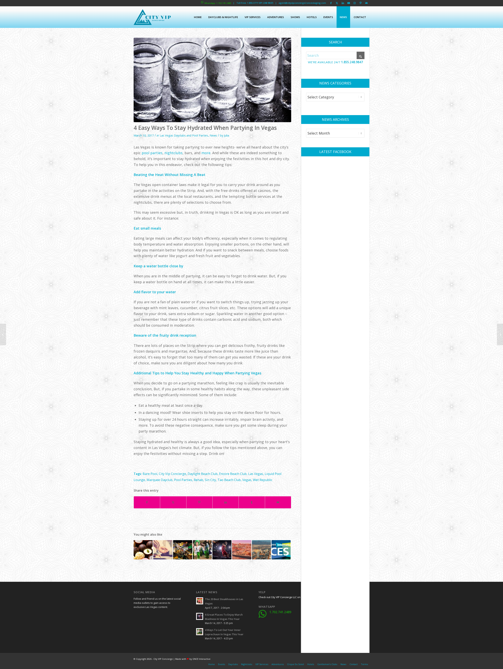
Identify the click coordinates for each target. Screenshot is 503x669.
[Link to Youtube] (349, 3)
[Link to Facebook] (331, 3)
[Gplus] (156, 616)
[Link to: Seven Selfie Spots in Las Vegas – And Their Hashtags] (261, 549)
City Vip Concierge (172, 474)
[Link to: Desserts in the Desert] (143, 549)
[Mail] (166, 626)
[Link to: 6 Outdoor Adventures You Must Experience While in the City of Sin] (241, 549)
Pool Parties (183, 480)
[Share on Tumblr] (252, 502)
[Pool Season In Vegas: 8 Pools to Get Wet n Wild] (3, 334)
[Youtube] (137, 626)
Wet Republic (262, 480)
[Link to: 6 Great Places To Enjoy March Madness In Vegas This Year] (221, 549)
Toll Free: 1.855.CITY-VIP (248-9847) (254, 2)
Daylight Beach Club (203, 474)
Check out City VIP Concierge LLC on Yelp (282, 597)
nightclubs (173, 152)
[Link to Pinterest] (360, 3)
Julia (226, 135)
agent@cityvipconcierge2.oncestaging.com (302, 2)
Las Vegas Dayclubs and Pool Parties (184, 135)
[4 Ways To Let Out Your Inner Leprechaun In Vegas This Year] (500, 334)
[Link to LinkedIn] (343, 3)
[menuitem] (198, 17)
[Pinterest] (156, 626)
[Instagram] (146, 626)
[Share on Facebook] (147, 502)
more (205, 152)
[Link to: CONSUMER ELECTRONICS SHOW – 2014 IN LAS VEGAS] (281, 549)
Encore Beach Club (233, 474)
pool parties (152, 152)
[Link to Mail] (366, 3)
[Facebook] (137, 616)
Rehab (198, 480)
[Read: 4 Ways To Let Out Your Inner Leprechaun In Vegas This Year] (199, 631)
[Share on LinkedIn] (226, 502)
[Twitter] (146, 616)
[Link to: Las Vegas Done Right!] (182, 549)
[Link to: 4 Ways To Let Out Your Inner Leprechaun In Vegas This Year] (202, 549)
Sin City (210, 480)
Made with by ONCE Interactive (192, 658)
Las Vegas (255, 474)
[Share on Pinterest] (199, 502)
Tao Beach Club (229, 480)
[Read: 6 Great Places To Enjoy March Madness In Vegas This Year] (199, 616)
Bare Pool (150, 474)
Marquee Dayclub (160, 480)
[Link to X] (337, 3)
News (213, 135)
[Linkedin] (166, 616)
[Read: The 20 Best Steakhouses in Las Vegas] (199, 600)
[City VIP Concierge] (152, 17)
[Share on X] (173, 502)
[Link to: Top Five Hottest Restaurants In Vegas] (162, 549)
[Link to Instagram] (354, 3)
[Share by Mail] (278, 502)
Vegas (246, 480)
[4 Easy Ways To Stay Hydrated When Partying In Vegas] (212, 80)
